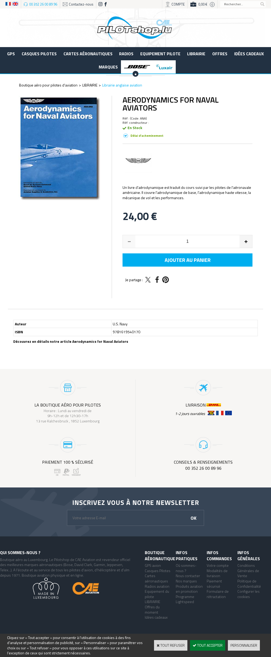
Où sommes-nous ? (186, 568)
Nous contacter (188, 575)
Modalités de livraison (217, 573)
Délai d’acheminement (147, 135)
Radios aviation (157, 586)
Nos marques (186, 581)
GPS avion (153, 565)
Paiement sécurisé (214, 583)
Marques (108, 67)
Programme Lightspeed (185, 599)
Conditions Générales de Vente (248, 570)
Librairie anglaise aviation (122, 85)
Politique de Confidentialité (249, 583)
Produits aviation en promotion (189, 588)
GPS (11, 54)
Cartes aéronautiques (88, 54)
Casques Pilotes (39, 54)
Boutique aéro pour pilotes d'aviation (48, 85)
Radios (126, 54)
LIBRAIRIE (196, 54)
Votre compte (218, 565)
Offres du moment (152, 609)
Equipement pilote (160, 54)
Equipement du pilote (157, 593)
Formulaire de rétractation (218, 593)
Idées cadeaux (249, 54)
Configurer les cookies (248, 593)
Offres (219, 54)
